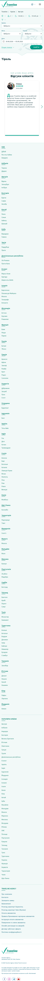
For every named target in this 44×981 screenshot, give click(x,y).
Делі (3, 441)
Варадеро (5, 234)
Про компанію (7, 894)
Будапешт (5, 408)
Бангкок (4, 597)
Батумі (4, 346)
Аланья (4, 630)
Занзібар (5, 666)
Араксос (4, 359)
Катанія (4, 467)
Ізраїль (4, 764)
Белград (5, 587)
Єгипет (4, 761)
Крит (3, 372)
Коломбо (5, 510)
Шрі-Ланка (5, 878)
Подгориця (6, 520)
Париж (4, 336)
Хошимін (5, 685)
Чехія (3, 875)
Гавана (4, 237)
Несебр (4, 204)
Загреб (4, 391)
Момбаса (5, 500)
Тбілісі (4, 349)
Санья (4, 217)
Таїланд (4, 845)
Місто (3, 31)
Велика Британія (8, 739)
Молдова (5, 823)
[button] (39, 4)
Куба (3, 801)
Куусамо (4, 316)
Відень (4, 181)
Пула (3, 394)
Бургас (4, 198)
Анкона (4, 458)
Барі (3, 461)
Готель (25, 31)
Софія (4, 201)
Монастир (5, 617)
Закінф (4, 365)
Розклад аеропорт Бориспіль (12, 907)
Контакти (5, 897)
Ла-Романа (5, 260)
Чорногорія (6, 871)
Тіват (3, 523)
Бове (3, 329)
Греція (4, 750)
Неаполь (5, 477)
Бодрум (4, 636)
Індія (3, 768)
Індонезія (5, 772)
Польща (4, 834)
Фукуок (4, 679)
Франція (5, 863)
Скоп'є (4, 533)
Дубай (4, 151)
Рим (3, 483)
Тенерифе (5, 300)
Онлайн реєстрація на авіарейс (13, 926)
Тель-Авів (5, 428)
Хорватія (5, 867)
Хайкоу (4, 220)
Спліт (3, 398)
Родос (4, 375)
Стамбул (5, 655)
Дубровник (6, 388)
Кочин (4, 445)
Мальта (4, 543)
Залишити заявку (8, 900)
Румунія (4, 842)
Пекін (4, 214)
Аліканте (5, 303)
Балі (3, 418)
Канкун (4, 564)
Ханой (4, 682)
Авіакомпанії (6, 904)
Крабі (4, 600)
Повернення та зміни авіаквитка (13, 922)
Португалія (5, 838)
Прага (4, 250)
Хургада (4, 277)
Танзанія (5, 849)
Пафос (4, 695)
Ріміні (4, 486)
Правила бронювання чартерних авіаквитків (18, 916)
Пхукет (4, 604)
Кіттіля (4, 313)
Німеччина (5, 746)
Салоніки (5, 378)
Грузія (4, 753)
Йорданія (5, 775)
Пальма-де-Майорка (9, 293)
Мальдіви (5, 808)
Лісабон (4, 574)
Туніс (3, 852)
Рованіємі (5, 319)
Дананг (4, 676)
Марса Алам (6, 274)
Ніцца (4, 332)
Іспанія (4, 783)
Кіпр (3, 794)
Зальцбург (5, 184)
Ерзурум (4, 652)
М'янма (4, 827)
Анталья (4, 633)
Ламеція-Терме (7, 471)
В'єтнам (4, 742)
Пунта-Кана (6, 264)
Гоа (3, 438)
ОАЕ (3, 830)
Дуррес (4, 171)
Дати (3, 38)
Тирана (4, 168)
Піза (3, 480)
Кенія (3, 790)
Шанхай (4, 224)
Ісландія (4, 779)
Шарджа (5, 158)
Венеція (4, 489)
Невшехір (5, 649)
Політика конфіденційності (11, 932)
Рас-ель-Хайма (7, 155)
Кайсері (4, 646)
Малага (4, 296)
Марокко (5, 816)
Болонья (5, 464)
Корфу (4, 369)
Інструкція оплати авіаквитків (12, 919)
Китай (4, 797)
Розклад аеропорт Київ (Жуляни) (14, 910)
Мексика (5, 819)
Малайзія (5, 805)
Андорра (5, 731)
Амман (4, 709)
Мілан (4, 474)
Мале (3, 553)
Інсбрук (4, 187)
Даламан (5, 640)
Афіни (4, 362)
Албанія (4, 728)
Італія (4, 786)
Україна (4, 860)
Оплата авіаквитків (9, 913)
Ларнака (5, 698)
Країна (4, 23)
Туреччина (5, 856)
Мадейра (5, 577)
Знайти (36, 47)
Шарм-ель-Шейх (7, 280)
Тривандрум (6, 448)
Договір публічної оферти (11, 929)
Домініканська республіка (11, 757)
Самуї (3, 607)
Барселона (5, 290)
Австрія (4, 724)
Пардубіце (5, 247)
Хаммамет (5, 620)
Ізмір (3, 643)
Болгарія (5, 735)
